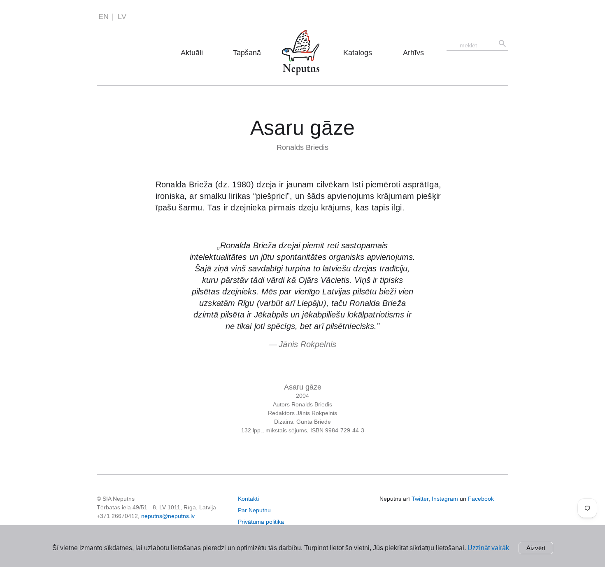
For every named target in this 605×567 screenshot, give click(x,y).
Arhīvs (413, 53)
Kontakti (248, 498)
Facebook (481, 498)
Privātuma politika (261, 521)
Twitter (420, 498)
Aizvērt (535, 547)
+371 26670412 (117, 516)
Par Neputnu (303, 41)
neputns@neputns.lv (168, 516)
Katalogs (357, 53)
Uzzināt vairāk (488, 547)
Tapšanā (247, 53)
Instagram (445, 498)
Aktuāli (192, 53)
